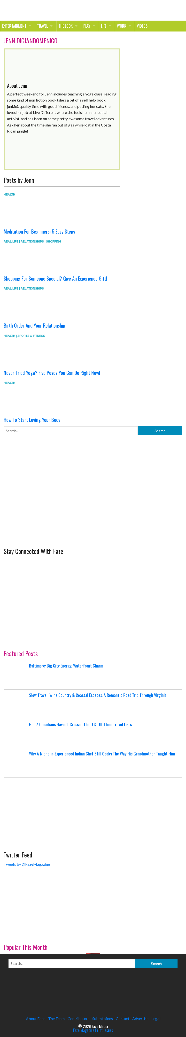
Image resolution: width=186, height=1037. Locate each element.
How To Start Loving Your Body (32, 419)
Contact (122, 1018)
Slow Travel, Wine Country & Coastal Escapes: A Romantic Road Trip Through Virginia (98, 695)
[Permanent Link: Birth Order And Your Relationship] (33, 306)
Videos (142, 26)
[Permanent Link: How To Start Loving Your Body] (33, 400)
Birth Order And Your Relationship (34, 325)
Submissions (102, 1018)
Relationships (32, 241)
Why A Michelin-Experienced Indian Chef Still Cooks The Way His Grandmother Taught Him (102, 753)
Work (121, 26)
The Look (65, 26)
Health (9, 194)
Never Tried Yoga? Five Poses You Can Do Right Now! (52, 372)
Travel (42, 26)
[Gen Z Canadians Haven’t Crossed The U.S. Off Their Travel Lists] (16, 733)
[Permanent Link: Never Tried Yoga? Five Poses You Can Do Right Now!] (33, 353)
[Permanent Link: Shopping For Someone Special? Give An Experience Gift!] (33, 259)
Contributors (78, 1018)
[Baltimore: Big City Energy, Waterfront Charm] (16, 675)
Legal (155, 1018)
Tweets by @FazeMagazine (27, 864)
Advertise (140, 1018)
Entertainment (14, 26)
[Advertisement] (40, 507)
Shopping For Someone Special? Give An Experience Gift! (55, 278)
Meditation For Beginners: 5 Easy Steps (39, 231)
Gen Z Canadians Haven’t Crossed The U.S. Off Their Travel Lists (80, 724)
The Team (56, 1018)
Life (103, 26)
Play (86, 26)
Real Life (11, 241)
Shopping (53, 241)
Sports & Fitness (31, 336)
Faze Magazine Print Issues (93, 1030)
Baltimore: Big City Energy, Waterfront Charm (66, 665)
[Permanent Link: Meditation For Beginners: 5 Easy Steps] (33, 212)
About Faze (35, 1018)
